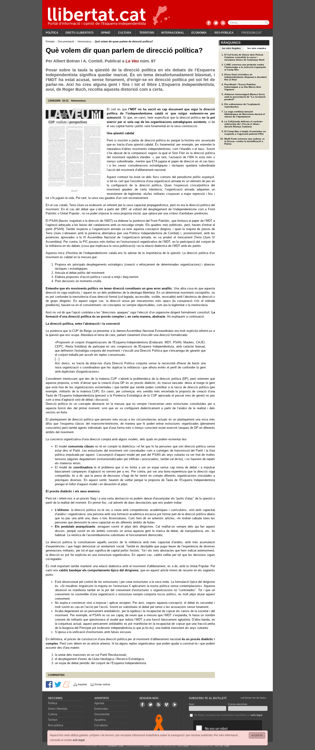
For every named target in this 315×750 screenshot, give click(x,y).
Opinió (105, 32)
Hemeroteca (84, 41)
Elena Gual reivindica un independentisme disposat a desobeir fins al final (245, 77)
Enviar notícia (102, 684)
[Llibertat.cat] (97, 16)
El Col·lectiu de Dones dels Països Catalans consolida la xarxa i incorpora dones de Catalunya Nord (244, 57)
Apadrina (100, 719)
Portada (50, 41)
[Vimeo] (166, 705)
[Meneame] (66, 684)
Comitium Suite (115, 745)
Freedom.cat (251, 32)
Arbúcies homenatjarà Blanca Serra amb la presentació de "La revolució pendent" (244, 97)
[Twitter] (216, 23)
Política (52, 32)
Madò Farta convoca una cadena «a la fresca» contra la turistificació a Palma (244, 141)
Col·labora (101, 725)
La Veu (132, 61)
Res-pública (224, 32)
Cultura (124, 32)
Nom (191, 704)
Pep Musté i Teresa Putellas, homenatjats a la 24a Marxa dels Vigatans (242, 87)
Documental (102, 714)
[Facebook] (209, 23)
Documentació (66, 41)
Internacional (172, 32)
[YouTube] (175, 705)
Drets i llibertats (79, 32)
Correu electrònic (237, 704)
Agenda (99, 703)
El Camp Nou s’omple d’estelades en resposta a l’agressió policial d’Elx (245, 132)
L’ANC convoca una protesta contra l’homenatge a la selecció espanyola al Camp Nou (245, 67)
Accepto (257, 735)
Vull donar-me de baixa (253, 697)
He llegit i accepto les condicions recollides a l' (227, 715)
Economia (199, 32)
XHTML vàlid (222, 745)
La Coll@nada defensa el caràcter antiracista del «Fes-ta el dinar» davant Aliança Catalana (243, 124)
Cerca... (248, 22)
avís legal (79, 740)
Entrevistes (101, 708)
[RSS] (223, 23)
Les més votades (256, 48)
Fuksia (146, 745)
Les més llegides (231, 48)
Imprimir (82, 684)
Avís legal (183, 745)
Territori (146, 32)
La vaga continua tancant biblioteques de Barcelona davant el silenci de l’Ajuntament (244, 114)
